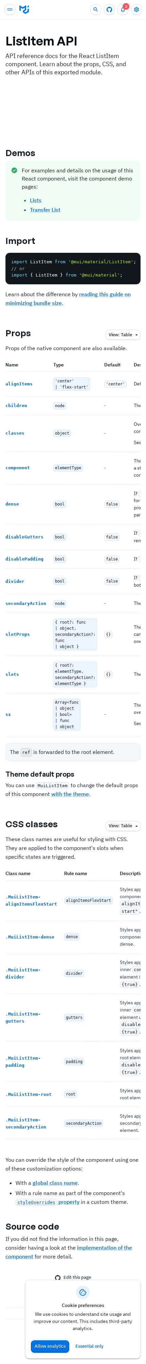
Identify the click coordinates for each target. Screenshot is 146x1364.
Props (18, 332)
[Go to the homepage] (24, 9)
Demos (20, 152)
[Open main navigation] (9, 9)
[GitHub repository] (109, 9)
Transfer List (45, 209)
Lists (35, 200)
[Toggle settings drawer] (136, 9)
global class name (55, 1182)
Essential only (89, 1346)
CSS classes (31, 823)
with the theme (70, 794)
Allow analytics (50, 1346)
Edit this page (77, 1277)
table (120, 335)
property (48, 1201)
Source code (32, 1226)
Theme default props (39, 774)
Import (20, 240)
